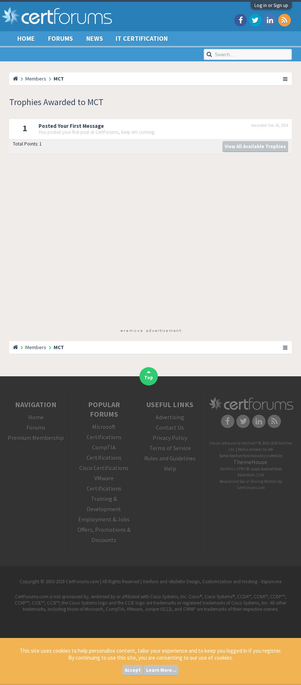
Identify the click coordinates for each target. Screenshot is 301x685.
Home (26, 38)
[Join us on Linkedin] (269, 19)
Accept (133, 670)
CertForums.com (251, 487)
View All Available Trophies (255, 146)
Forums (60, 38)
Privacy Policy (170, 437)
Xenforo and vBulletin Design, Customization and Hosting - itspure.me (212, 581)
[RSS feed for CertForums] (284, 19)
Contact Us (170, 427)
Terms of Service (170, 448)
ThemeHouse (250, 462)
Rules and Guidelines (170, 458)
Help (170, 468)
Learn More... (161, 670)
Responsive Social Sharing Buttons (249, 481)
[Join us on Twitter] (255, 19)
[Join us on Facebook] (240, 19)
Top (148, 377)
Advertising (170, 417)
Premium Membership (36, 437)
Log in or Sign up (271, 5)
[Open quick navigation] (285, 78)
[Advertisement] (150, 242)
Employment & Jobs (104, 519)
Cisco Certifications (103, 467)
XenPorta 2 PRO (233, 468)
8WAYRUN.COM (251, 475)
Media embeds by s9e (255, 449)
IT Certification (142, 38)
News (94, 38)
